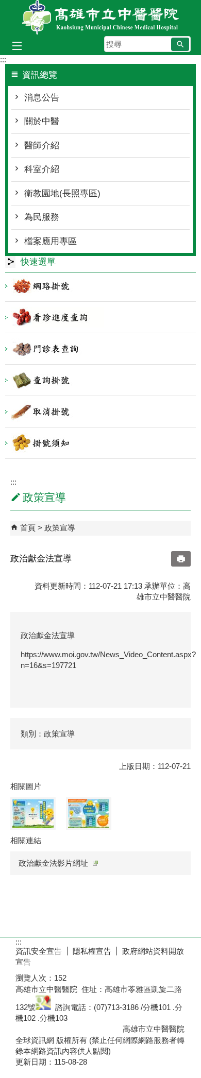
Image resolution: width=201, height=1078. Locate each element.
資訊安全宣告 (38, 951)
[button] (180, 44)
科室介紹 (41, 169)
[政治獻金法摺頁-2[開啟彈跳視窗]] (88, 813)
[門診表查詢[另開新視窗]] (100, 348)
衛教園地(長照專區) (62, 193)
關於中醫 (41, 121)
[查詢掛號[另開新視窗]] (100, 380)
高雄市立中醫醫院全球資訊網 (100, 17)
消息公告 (41, 97)
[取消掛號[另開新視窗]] (100, 411)
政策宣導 (59, 527)
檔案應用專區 (50, 241)
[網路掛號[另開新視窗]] (100, 286)
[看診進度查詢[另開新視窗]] (100, 317)
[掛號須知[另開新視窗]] (100, 443)
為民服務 (41, 217)
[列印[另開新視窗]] (181, 559)
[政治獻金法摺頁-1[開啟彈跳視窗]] (33, 813)
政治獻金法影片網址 (53, 863)
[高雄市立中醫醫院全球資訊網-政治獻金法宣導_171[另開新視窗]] (43, 1007)
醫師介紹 (41, 145)
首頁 (28, 527)
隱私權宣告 (92, 951)
